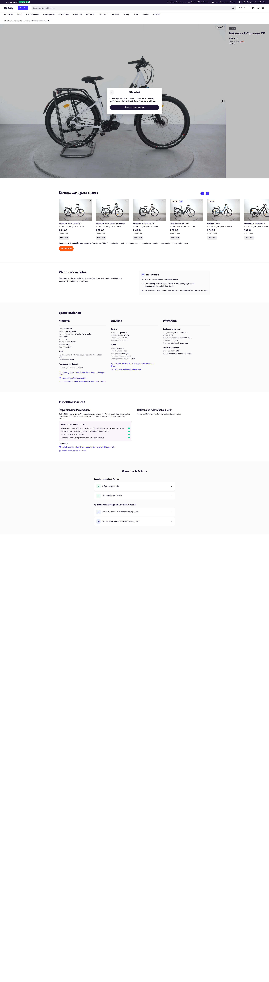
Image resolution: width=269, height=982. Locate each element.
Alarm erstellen (66, 248)
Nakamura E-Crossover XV (40, 21)
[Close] (136, 1)
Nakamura (27, 21)
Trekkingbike (18, 21)
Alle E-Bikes (8, 21)
